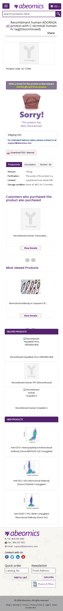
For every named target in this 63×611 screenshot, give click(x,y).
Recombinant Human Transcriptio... (31, 235)
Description (30, 164)
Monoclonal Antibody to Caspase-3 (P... (28, 303)
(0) (56, 6)
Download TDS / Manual (22, 152)
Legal (47, 605)
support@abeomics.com (20, 143)
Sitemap (16, 605)
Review (45, 164)
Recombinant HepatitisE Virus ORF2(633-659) (31, 356)
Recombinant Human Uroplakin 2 (32, 407)
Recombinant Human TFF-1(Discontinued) (32, 382)
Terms (25, 605)
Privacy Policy (36, 605)
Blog (8, 605)
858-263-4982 (18, 538)
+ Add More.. (21, 582)
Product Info (14, 164)
